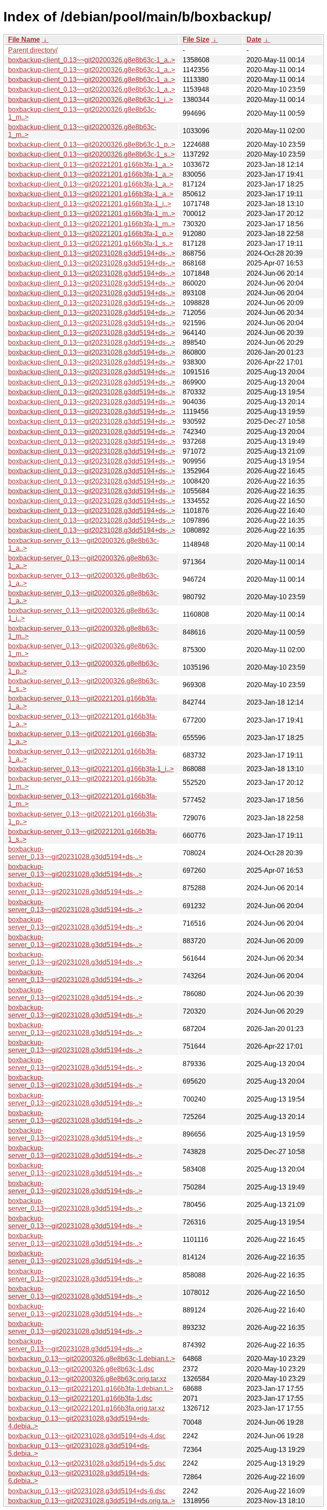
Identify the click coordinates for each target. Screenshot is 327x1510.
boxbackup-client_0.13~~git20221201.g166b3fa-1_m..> (91, 213)
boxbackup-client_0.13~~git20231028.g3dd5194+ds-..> (91, 253)
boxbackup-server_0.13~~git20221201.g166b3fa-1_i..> (91, 768)
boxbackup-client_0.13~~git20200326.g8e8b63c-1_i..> (90, 99)
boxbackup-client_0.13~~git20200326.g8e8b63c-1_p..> (91, 144)
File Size (196, 39)
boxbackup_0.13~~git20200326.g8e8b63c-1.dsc (81, 1369)
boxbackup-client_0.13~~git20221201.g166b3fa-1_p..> (90, 233)
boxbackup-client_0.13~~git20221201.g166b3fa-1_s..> (90, 243)
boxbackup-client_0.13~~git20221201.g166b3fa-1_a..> (90, 164)
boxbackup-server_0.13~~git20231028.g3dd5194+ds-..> (75, 852)
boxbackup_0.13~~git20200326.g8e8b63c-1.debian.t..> (91, 1358)
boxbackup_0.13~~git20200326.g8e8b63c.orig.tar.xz (87, 1378)
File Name (24, 39)
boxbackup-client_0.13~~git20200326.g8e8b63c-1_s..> (91, 154)
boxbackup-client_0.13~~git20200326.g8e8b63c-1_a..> (91, 60)
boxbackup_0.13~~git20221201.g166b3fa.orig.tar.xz (86, 1408)
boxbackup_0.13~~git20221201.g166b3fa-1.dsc (80, 1398)
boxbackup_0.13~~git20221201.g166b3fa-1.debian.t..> (90, 1388)
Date (254, 39)
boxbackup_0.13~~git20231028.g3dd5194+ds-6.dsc (87, 1491)
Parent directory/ (32, 50)
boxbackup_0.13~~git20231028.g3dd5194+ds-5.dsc (87, 1463)
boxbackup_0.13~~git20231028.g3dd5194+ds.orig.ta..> (91, 1500)
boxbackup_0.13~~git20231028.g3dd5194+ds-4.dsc (87, 1436)
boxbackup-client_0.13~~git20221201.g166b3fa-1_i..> (89, 203)
